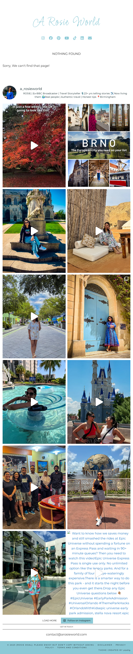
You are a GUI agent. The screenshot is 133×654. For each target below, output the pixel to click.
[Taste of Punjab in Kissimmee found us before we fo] (34, 487)
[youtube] (67, 38)
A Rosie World (66, 22)
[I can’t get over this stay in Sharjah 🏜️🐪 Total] (98, 231)
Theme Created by (114, 650)
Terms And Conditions (72, 647)
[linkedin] (82, 38)
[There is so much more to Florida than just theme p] (34, 316)
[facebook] (51, 38)
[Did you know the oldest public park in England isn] (34, 231)
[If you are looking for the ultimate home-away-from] (34, 573)
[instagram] (43, 38)
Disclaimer (105, 645)
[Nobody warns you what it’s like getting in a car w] (98, 402)
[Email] (90, 38)
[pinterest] (58, 38)
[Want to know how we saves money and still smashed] (98, 573)
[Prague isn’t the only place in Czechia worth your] (98, 145)
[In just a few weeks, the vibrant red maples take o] (34, 145)
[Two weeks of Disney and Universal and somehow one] (34, 402)
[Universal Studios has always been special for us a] (98, 487)
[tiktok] (74, 38)
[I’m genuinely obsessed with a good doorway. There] (98, 316)
